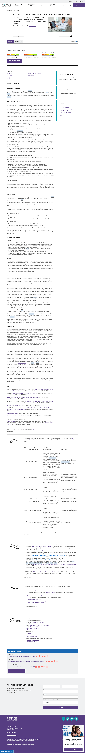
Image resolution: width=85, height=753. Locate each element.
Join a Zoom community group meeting (35, 602)
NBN (71, 561)
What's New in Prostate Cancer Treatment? (39, 625)
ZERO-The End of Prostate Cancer (33, 605)
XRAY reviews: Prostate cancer (34, 623)
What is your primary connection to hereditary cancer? (52, 699)
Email (44, 694)
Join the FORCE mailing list (66, 112)
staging (27, 248)
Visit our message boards (33, 590)
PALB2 (47, 562)
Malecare (29, 633)
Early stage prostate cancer (33, 640)
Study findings (10, 75)
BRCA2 (37, 363)
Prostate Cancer (16, 10)
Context (8, 78)
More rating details (14, 60)
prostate (8, 94)
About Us (70, 1)
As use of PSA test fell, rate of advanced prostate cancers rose (21, 656)
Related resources (32, 77)
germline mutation (52, 457)
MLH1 (27, 562)
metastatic (30, 91)
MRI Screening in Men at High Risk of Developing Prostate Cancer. (46, 571)
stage (52, 197)
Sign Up (61, 707)
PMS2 (36, 562)
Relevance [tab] (10, 41)
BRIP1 (55, 562)
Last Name (64, 684)
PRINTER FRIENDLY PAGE (64, 36)
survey (34, 429)
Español (80, 1)
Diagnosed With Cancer (51, 592)
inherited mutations (22, 363)
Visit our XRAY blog (65, 107)
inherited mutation (33, 297)
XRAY (12, 10)
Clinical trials (31, 75)
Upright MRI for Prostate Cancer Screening (41, 546)
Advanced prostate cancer (33, 641)
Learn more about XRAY (66, 117)
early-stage (31, 313)
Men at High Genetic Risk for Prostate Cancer (42, 559)
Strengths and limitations (12, 77)
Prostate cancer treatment (38, 622)
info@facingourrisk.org (12, 735)
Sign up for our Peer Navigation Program (36, 595)
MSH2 (30, 562)
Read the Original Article (18, 36)
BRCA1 (32, 363)
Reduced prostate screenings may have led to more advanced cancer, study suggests (26, 661)
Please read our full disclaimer (21, 740)
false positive (20, 131)
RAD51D (51, 562)
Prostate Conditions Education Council (35, 635)
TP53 (73, 561)
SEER (22, 200)
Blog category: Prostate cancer (34, 629)
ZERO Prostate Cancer (32, 636)
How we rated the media (16, 671)
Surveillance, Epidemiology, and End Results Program (18, 415)
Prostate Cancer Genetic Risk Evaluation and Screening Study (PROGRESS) (48, 555)
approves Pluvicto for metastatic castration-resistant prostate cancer (23, 397)
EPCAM (40, 562)
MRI (22, 309)
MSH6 (33, 562)
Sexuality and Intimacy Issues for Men (38, 626)
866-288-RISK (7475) (11, 732)
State (44, 689)
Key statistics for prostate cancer (14, 405)
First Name (45, 684)
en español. (32, 26)
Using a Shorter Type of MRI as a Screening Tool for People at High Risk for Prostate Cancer (52, 551)
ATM (68, 561)
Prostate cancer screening (12, 413)
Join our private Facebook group (34, 599)
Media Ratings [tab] (18, 41)
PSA (47, 92)
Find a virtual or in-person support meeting (36, 601)
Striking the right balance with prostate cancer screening (25, 393)
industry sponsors (11, 421)
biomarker (12, 316)
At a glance (9, 73)
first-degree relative (65, 462)
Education (8, 10)
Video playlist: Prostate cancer (34, 628)
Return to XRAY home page (66, 109)
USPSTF (9, 97)
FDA (8, 397)
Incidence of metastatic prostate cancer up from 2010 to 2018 (21, 666)
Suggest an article (64, 110)
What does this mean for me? (34, 73)
